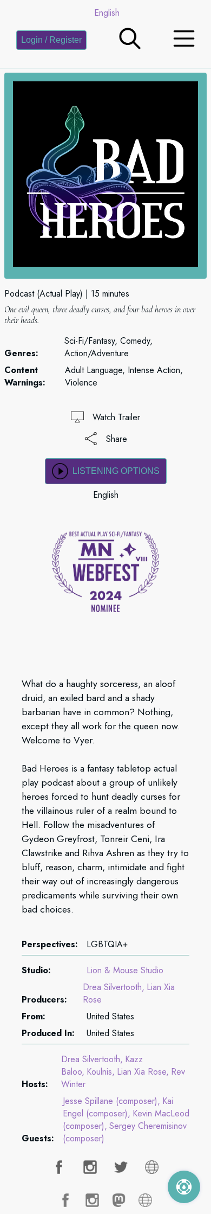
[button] (130, 46)
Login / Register (51, 39)
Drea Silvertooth (112, 987)
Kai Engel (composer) (118, 1107)
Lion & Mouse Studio (125, 970)
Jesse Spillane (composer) (110, 1101)
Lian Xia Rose (141, 1071)
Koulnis (99, 1071)
